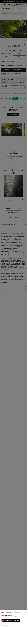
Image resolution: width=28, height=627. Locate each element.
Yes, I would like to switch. (11, 620)
